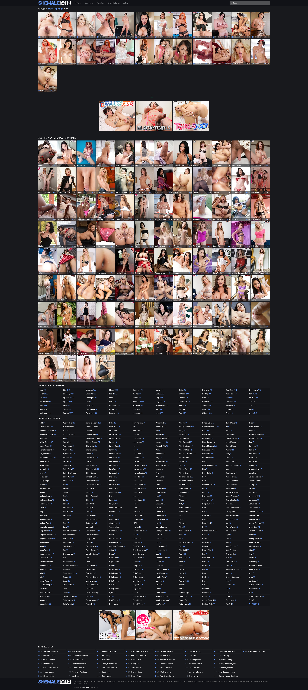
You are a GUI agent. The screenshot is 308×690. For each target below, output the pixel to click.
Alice (43, 473)
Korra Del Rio (162, 461)
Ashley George (47, 585)
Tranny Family (224, 656)
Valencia (253, 465)
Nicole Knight (207, 438)
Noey (205, 477)
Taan (228, 581)
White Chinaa (255, 542)
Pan (204, 512)
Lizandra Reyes (162, 569)
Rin (227, 427)
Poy (205, 585)
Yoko (252, 577)
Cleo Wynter (92, 504)
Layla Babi (161, 488)
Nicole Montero (209, 446)
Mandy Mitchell (186, 427)
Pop (205, 581)
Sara (228, 469)
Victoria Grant (255, 515)
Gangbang (138, 390)
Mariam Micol (185, 450)
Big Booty (68, 394)
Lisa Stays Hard (163, 558)
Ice (111, 596)
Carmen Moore (93, 423)
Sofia (228, 542)
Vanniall (253, 492)
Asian (44, 394)
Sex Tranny (193, 676)
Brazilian (91, 390)
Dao (88, 558)
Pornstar (207, 390)
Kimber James (163, 438)
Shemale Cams (114, 3)
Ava (65, 438)
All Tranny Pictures (196, 672)
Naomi (182, 577)
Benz (66, 527)
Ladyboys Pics (136, 668)
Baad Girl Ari (68, 465)
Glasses (137, 398)
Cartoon (90, 431)
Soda (228, 539)
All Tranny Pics (48, 676)
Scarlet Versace (232, 496)
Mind (182, 519)
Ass (43, 398)
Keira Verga (139, 581)
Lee (158, 496)
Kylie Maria (161, 477)
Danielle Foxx (92, 546)
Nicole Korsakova (209, 442)
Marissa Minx (185, 458)
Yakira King (254, 562)
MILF (159, 409)
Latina (160, 394)
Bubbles (67, 577)
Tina (251, 442)
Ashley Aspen (46, 581)
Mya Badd (184, 550)
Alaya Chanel (45, 454)
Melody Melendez (186, 481)
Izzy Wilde (137, 431)
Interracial (138, 409)
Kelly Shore (138, 589)
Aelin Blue (44, 438)
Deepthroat (91, 409)
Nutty (205, 492)
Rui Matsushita (232, 438)
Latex (159, 390)
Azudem (67, 461)
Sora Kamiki (231, 554)
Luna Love (161, 592)
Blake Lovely (68, 546)
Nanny (182, 573)
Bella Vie (67, 519)
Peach (205, 539)
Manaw (183, 423)
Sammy (230, 450)
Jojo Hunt (137, 527)
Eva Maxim (114, 485)
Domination (91, 413)
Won (251, 554)
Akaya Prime (46, 446)
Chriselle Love (92, 477)
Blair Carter (68, 542)
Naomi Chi (184, 581)
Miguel (182, 500)
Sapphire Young (233, 465)
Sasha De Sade (232, 485)
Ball (65, 485)
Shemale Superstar (50, 651)
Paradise (206, 515)
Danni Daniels (92, 550)
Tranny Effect (77, 660)
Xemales (192, 656)
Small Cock (231, 390)
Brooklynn (68, 569)
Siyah (228, 535)
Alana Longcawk (47, 450)
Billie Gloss (68, 539)
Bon (65, 550)
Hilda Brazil (114, 569)
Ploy (205, 569)
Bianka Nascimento (71, 531)
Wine (252, 550)
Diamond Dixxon (93, 577)
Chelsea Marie (92, 458)
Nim (205, 461)
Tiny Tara (253, 446)
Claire (89, 500)
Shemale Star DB (195, 664)
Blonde (67, 409)
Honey (112, 585)
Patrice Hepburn (209, 531)
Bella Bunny (68, 512)
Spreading (231, 402)
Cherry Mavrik (92, 469)
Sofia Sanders (232, 550)
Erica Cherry (115, 454)
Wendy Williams (256, 539)
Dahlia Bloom (92, 527)
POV (205, 398)
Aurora (66, 431)
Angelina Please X (48, 535)
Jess (135, 504)
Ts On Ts (254, 398)
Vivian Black (254, 527)
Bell (65, 500)
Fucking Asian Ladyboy (227, 664)
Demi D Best (92, 569)
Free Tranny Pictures (139, 656)
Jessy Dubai (138, 519)
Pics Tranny (106, 660)
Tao (228, 589)
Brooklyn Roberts (70, 566)
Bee (65, 496)
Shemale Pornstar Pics (139, 651)
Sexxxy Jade (231, 512)
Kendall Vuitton (139, 604)
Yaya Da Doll (254, 569)
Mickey (183, 496)
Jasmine (137, 461)
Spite (229, 558)
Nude (159, 413)
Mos (182, 546)
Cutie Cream (91, 523)
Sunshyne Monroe (234, 569)
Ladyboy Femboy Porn (227, 651)
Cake (65, 589)
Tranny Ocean (48, 672)
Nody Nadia (207, 473)
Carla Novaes (69, 600)
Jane (135, 450)
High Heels (138, 405)
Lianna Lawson (163, 527)
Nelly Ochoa (208, 434)
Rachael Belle (208, 604)
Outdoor (184, 394)
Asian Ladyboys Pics (51, 668)
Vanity (252, 488)
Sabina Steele (232, 446)
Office (182, 390)
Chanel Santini (92, 450)
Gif (111, 515)
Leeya (159, 500)
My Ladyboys (77, 651)
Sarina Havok (231, 477)
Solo (229, 398)
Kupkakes (161, 469)
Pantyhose (184, 402)
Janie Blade (138, 458)
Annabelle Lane (47, 554)
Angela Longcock (47, 527)
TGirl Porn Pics (165, 672)
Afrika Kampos (46, 442)
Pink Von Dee (208, 558)
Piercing (184, 409)
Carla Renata (68, 604)
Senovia (229, 504)
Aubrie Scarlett (69, 427)
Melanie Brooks (186, 477)
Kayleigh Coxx (139, 577)
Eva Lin (113, 481)
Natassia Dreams (210, 427)
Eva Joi (113, 477)
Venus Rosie (254, 504)
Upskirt (253, 405)
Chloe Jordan (92, 473)
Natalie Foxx (185, 600)
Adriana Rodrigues (48, 434)
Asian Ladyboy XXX (226, 668)
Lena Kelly (161, 512)
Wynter (252, 558)
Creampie (91, 398)
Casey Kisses (92, 434)
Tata (228, 592)
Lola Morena (162, 573)
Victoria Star (254, 519)
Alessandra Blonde (48, 458)
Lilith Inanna (161, 539)
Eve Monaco (115, 492)
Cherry (89, 461)
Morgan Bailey (186, 542)
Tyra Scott (254, 461)
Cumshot (91, 405)
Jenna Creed (139, 481)
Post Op (206, 394)
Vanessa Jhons (255, 481)
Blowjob (68, 413)
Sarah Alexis (231, 473)
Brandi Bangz (69, 554)
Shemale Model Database (228, 676)
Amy (42, 512)
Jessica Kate (138, 515)
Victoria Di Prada (256, 512)
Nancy (182, 569)
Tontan (252, 450)
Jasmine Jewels (140, 465)
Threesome (255, 390)
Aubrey (43, 600)
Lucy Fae (160, 581)
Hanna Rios (114, 558)
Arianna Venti (45, 566)
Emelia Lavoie (115, 438)
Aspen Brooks (46, 592)
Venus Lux (254, 500)
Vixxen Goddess (256, 531)
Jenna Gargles (139, 485)
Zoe (251, 592)
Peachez (206, 542)
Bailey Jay (68, 477)
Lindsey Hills (161, 550)
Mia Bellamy (185, 485)
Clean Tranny (107, 676)
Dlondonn (91, 589)
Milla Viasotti (185, 508)
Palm (205, 508)
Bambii (66, 492)
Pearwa (206, 546)
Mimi (182, 515)
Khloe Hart (161, 423)
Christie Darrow (92, 481)
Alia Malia (44, 469)
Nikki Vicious (208, 458)
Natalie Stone (208, 423)
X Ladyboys (106, 672)
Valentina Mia (255, 469)
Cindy (89, 492)
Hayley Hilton (115, 562)
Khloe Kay (161, 427)
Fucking (114, 413)
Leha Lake (160, 504)
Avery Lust (68, 450)
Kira (158, 450)
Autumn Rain (69, 434)
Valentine (253, 473)
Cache (66, 581)
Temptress (231, 600)
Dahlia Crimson (93, 531)
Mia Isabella (185, 488)
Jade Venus (138, 442)
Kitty (159, 458)
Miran (182, 535)
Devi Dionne (91, 573)
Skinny (207, 413)
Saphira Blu (231, 461)
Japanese (138, 413)
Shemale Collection (167, 660)
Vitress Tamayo (256, 523)
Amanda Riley (46, 488)
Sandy (229, 458)
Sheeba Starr (232, 519)
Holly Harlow (115, 573)
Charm (89, 454)
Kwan (158, 473)
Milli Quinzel (184, 512)
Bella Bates (68, 508)
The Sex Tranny (195, 651)
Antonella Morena (47, 562)
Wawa (252, 535)
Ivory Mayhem (139, 423)
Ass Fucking (45, 402)
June (135, 535)
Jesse (136, 508)
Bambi (66, 488)
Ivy (134, 427)
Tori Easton (254, 454)
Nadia (182, 554)
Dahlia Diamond (92, 535)
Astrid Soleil (45, 596)
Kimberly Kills (162, 446)
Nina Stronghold (209, 465)
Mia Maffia (184, 492)
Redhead (207, 402)
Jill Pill (136, 523)
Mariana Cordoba (187, 454)
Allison (43, 485)
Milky (181, 504)
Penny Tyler (208, 550)
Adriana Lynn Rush (48, 431)
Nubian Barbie (208, 485)
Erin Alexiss (114, 461)
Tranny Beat (135, 664)
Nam (182, 562)
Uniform (253, 402)
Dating (125, 3)
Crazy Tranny (48, 664)
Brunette (91, 394)
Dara (88, 562)
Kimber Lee (162, 442)
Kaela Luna (138, 539)
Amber (43, 492)
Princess (206, 592)
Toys (253, 394)
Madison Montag (163, 600)
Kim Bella (160, 434)
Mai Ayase (160, 604)
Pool (182, 413)
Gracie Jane (115, 539)
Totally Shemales (79, 668)
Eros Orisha (114, 469)
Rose (229, 431)
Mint (182, 527)
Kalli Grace (138, 542)
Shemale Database (79, 672)
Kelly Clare (138, 585)
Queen (206, 596)
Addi (42, 423)
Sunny (229, 566)
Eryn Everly (114, 473)
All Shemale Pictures (80, 656)
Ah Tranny (76, 676)
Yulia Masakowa (256, 585)
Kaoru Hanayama (140, 550)
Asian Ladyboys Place (227, 672)
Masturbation (163, 405)
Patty (205, 535)
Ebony (113, 390)
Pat (204, 527)
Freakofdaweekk (116, 508)
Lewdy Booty (162, 519)
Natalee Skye (185, 592)
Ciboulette (91, 488)
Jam (135, 446)
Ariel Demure (46, 569)
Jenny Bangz (139, 500)
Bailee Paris (68, 469)
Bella (66, 504)
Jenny (136, 496)
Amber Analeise (47, 500)
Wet (251, 409)
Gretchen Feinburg (117, 546)
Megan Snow (185, 473)
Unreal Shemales (166, 664)
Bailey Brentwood (70, 473)
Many (182, 431)
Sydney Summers (233, 577)
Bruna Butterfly (70, 573)
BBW (66, 390)
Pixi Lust (206, 566)
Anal (43, 390)
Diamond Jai (91, 581)
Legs (159, 398)
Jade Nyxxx (138, 434)
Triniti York (253, 458)
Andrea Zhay (45, 523)
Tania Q (230, 585)
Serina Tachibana (233, 508)
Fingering (114, 405)
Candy (66, 592)
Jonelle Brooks (140, 531)
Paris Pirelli (207, 523)
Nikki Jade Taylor (209, 450)
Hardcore (138, 402)
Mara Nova (184, 434)
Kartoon (137, 562)
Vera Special (254, 508)
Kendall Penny (139, 600)
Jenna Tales (138, 492)
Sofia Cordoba (232, 546)
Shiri (228, 523)
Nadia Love (184, 558)
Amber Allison (46, 496)
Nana (181, 566)
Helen (112, 566)
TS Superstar (194, 668)
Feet (112, 398)
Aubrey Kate (45, 604)
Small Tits (231, 394)
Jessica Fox (138, 512)
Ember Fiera (115, 434)
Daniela (89, 542)
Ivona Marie (114, 604)
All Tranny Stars (49, 660)
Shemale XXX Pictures (256, 651)
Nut (204, 488)
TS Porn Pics (165, 656)
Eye (111, 496)
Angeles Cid (46, 531)
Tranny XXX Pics (166, 668)
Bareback (45, 409)
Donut (89, 596)
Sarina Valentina (233, 481)
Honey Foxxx (115, 589)
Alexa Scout (45, 461)
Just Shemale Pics (79, 664)
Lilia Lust (160, 535)
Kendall (136, 592)
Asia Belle (44, 589)
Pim (204, 554)
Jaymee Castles (140, 473)
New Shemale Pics (167, 676)
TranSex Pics (136, 660)
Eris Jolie (113, 465)
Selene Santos (232, 500)
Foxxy (113, 500)
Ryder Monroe (232, 442)
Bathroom (45, 413)
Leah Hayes (161, 492)
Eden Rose (114, 427)
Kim (158, 431)
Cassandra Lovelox (94, 438)
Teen (229, 413)
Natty (205, 431)
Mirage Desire (185, 531)
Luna (159, 589)
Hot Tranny (106, 656)
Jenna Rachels (139, 488)
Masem (183, 461)
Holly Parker (115, 577)
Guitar (112, 550)
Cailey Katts (68, 585)
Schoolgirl (207, 405)
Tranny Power (136, 676)
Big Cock (68, 398)
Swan (229, 573)
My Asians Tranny (225, 660)
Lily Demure (161, 546)
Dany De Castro (93, 554)
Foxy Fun (113, 504)
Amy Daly (44, 515)
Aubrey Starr (69, 423)
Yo (251, 573)
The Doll (229, 604)
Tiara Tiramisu (255, 427)
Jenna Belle (138, 477)
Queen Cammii (209, 600)
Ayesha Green (69, 454)
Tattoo (230, 409)
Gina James (114, 523)
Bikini (66, 405)
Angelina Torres (47, 539)
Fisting (113, 409)
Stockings (231, 405)
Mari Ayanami (185, 442)
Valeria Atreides (256, 477)
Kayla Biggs (138, 573)
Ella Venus (114, 431)
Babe (43, 405)
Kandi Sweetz (139, 546)
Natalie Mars (185, 604)
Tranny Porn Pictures (110, 664)
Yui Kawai (254, 581)
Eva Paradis (115, 488)
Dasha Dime (91, 566)
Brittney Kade (69, 562)
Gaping (137, 394)
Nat (181, 589)
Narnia (182, 585)
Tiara (252, 423)
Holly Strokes (115, 581)
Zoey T (253, 600)
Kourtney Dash (162, 465)
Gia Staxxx (114, 512)
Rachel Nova (231, 423)
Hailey (112, 554)
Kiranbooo (160, 454)
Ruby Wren (231, 434)
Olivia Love (207, 500)
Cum (89, 402)
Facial (113, 394)
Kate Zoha (138, 569)
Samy (228, 454)
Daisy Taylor (92, 539)
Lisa (158, 554)
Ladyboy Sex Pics (166, 651)
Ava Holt (67, 442)
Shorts (206, 409)
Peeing (183, 405)
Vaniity (253, 485)
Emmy (113, 450)
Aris (42, 577)
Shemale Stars (49, 656)
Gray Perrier (115, 542)
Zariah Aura (254, 589)
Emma (113, 442)
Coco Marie (91, 515)
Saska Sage (231, 488)
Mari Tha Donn (185, 446)
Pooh (205, 577)
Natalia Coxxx (185, 596)
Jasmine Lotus (139, 469)
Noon (205, 481)
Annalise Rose (46, 558)
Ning (204, 469)
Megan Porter (185, 469)
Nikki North (207, 454)
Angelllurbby (45, 542)
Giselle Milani (114, 527)
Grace (112, 535)
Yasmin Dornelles (256, 566)
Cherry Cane (91, 465)
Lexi (158, 523)
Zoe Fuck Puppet (256, 596)
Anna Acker (45, 550)
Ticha (252, 431)
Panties (183, 398)
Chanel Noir (91, 446)
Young (253, 413)
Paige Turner (208, 504)
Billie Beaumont (69, 535)
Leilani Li (160, 508)
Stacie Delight (231, 562)
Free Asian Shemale (109, 668)
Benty (66, 523)
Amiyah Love (46, 504)
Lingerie (160, 402)
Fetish (112, 402)
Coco (89, 512)
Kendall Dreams (140, 596)
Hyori (112, 592)
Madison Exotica (163, 596)
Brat (65, 558)
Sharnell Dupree (232, 515)
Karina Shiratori (140, 554)
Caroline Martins (93, 427)
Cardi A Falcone (70, 596)
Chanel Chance (93, 442)
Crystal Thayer (92, 519)
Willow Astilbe (255, 546)
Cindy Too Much (92, 496)
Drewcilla (90, 604)
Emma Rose (115, 446)
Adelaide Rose (46, 427)
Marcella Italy (185, 438)
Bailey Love (68, 481)
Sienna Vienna (232, 527)
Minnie (182, 523)
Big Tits (68, 402)
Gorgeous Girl (115, 531)
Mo (181, 539)
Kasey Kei (137, 566)
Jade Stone (138, 438)
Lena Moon (161, 515)
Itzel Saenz (114, 600)
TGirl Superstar (195, 660)
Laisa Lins (161, 481)
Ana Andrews (46, 519)
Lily (158, 542)
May (182, 465)
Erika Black (114, 458)
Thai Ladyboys (136, 672)
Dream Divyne (92, 600)
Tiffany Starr (255, 438)
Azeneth (67, 458)
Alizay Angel (45, 481)
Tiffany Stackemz (256, 434)
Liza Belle (160, 566)
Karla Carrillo (139, 558)
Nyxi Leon (207, 496)
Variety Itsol (254, 496)
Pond (205, 573)
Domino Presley (93, 592)
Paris (205, 519)
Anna (43, 546)
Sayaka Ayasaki (232, 492)
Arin (42, 573)
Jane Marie (138, 454)
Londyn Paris (161, 577)
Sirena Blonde (231, 531)
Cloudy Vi (90, 508)
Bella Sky (67, 515)
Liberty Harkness (163, 531)
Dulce (112, 423)
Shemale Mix (86, 687)
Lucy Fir (159, 585)
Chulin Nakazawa (94, 485)
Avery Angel (68, 446)
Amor (43, 508)
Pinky (205, 562)
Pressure (206, 589)
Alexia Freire (45, 465)
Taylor (229, 596)
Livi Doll (160, 562)
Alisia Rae (44, 477)
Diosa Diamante (92, 585)
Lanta (159, 485)
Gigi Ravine (114, 519)
